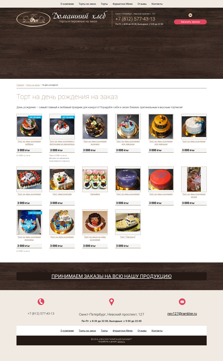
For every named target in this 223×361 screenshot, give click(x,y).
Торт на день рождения (194, 141)
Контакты (157, 3)
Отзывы (142, 3)
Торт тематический (62, 194)
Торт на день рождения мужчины (29, 238)
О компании (67, 3)
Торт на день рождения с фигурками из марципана (62, 142)
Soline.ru (121, 341)
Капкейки (95, 194)
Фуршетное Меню (123, 3)
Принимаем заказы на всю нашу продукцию (111, 276)
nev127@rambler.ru (182, 314)
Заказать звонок (190, 21)
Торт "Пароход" (128, 237)
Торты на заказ (87, 3)
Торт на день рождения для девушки (128, 142)
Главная (20, 85)
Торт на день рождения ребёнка (29, 142)
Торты (104, 3)
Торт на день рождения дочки (194, 195)
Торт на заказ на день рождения (95, 238)
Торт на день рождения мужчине (95, 142)
